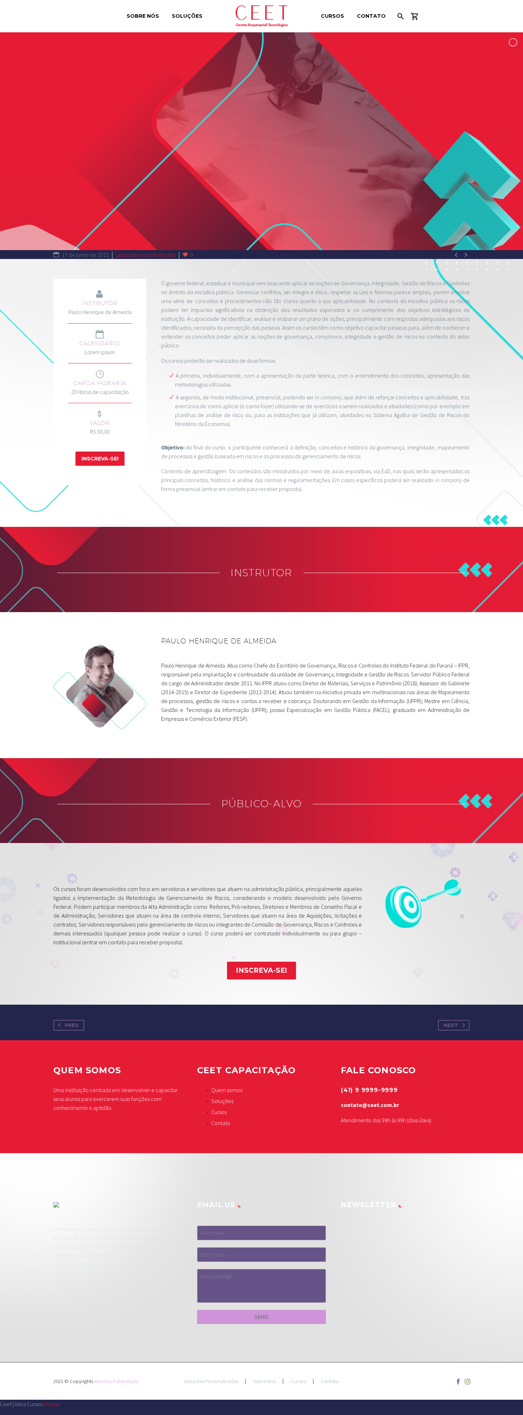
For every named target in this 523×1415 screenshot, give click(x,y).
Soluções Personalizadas (211, 1381)
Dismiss (51, 1404)
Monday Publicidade (116, 1381)
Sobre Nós (143, 16)
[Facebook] (458, 1381)
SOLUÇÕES (187, 16)
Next (451, 1025)
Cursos (332, 16)
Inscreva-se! (99, 458)
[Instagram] (467, 1381)
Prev (72, 1025)
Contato (371, 16)
